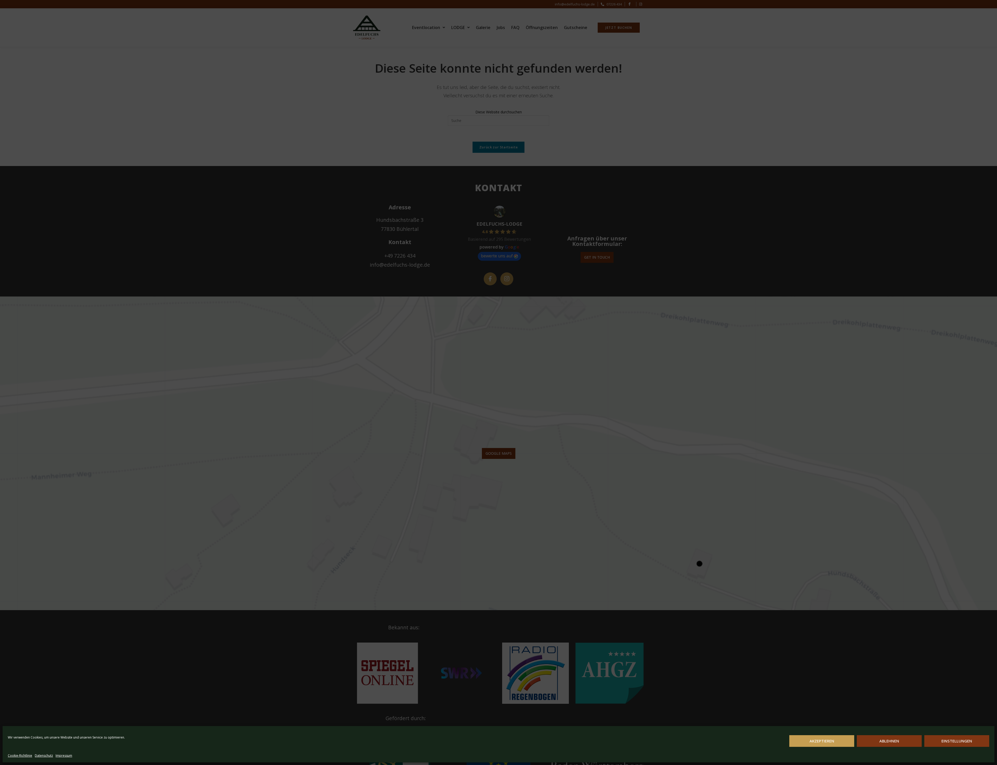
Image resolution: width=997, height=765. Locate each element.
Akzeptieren (822, 740)
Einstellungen (956, 740)
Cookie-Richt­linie (20, 755)
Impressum (64, 755)
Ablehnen (889, 740)
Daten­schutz (44, 755)
